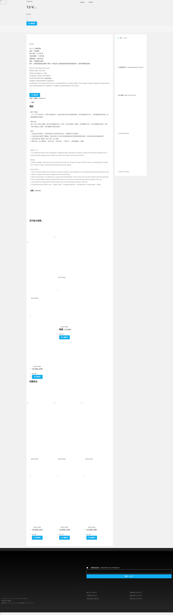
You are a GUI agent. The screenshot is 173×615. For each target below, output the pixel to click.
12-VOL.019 (64, 529)
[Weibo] (15, 569)
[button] (32, 203)
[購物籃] (3, 2)
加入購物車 (31, 23)
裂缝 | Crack (65, 329)
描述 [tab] (32, 102)
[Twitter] (9, 569)
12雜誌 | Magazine (39, 98)
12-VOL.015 (37, 529)
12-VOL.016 (37, 369)
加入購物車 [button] (37, 377)
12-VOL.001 (91, 529)
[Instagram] (4, 569)
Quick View (34, 298)
